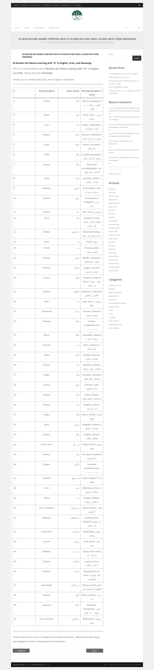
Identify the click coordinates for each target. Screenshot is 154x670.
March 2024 (113, 253)
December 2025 (114, 203)
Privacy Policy (119, 665)
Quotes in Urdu (114, 307)
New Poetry (113, 300)
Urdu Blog (77, 5)
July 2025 (112, 210)
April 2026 (112, 192)
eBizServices (45, 665)
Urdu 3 (111, 314)
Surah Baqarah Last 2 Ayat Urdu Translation (123, 74)
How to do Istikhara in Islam (118, 87)
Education (112, 289)
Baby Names (66, 5)
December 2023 (114, 263)
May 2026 (112, 189)
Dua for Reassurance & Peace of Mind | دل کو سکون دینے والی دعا (124, 82)
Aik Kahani (24, 5)
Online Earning (35, 5)
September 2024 (114, 235)
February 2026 (113, 196)
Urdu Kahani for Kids (116, 324)
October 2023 (113, 271)
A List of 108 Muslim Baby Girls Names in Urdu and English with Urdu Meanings (124, 134)
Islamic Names (113, 296)
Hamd (119, 174)
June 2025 (112, 214)
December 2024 (114, 224)
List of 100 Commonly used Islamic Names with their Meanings (124, 118)
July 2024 (112, 242)
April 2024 (112, 249)
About (111, 665)
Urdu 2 (111, 310)
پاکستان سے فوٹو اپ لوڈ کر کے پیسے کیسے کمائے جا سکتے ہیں (124, 167)
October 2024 (113, 231)
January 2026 (113, 200)
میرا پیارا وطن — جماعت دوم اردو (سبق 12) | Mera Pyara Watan (125, 92)
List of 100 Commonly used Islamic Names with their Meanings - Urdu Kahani (124, 126)
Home (42, 42)
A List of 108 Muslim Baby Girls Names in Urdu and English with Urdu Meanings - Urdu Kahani (124, 109)
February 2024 (113, 256)
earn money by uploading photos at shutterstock (121, 142)
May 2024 (112, 246)
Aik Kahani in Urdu (115, 285)
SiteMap (137, 665)
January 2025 (113, 221)
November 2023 (114, 267)
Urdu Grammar (114, 321)
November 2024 (114, 228)
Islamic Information (115, 292)
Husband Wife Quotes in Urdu (119, 77)
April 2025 (112, 217)
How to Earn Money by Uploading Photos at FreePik (123, 151)
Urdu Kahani (28, 665)
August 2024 (113, 239)
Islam (16, 5)
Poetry (57, 5)
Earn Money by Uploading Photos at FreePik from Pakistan (123, 159)
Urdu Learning (113, 328)
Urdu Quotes (47, 5)
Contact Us (129, 665)
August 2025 (113, 207)
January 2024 (113, 260)
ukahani (111, 174)
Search (111, 54)
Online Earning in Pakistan (117, 303)
